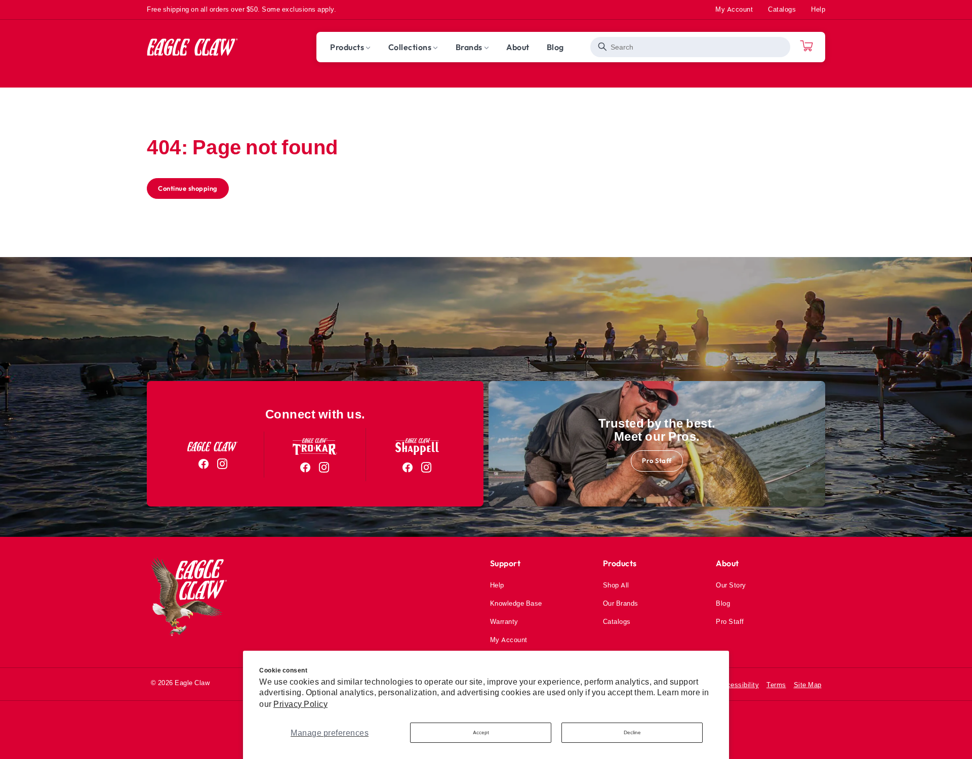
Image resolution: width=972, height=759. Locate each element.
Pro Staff (657, 460)
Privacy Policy (300, 704)
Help (818, 9)
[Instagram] (222, 464)
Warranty (504, 621)
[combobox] (690, 47)
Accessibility (738, 685)
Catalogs (782, 9)
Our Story (731, 585)
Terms (776, 685)
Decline (632, 732)
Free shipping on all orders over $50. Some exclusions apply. (241, 9)
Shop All (616, 585)
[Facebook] (204, 464)
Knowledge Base (516, 603)
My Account (734, 9)
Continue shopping (188, 188)
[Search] (602, 47)
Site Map (808, 685)
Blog (723, 603)
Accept (481, 732)
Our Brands (620, 603)
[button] (350, 47)
